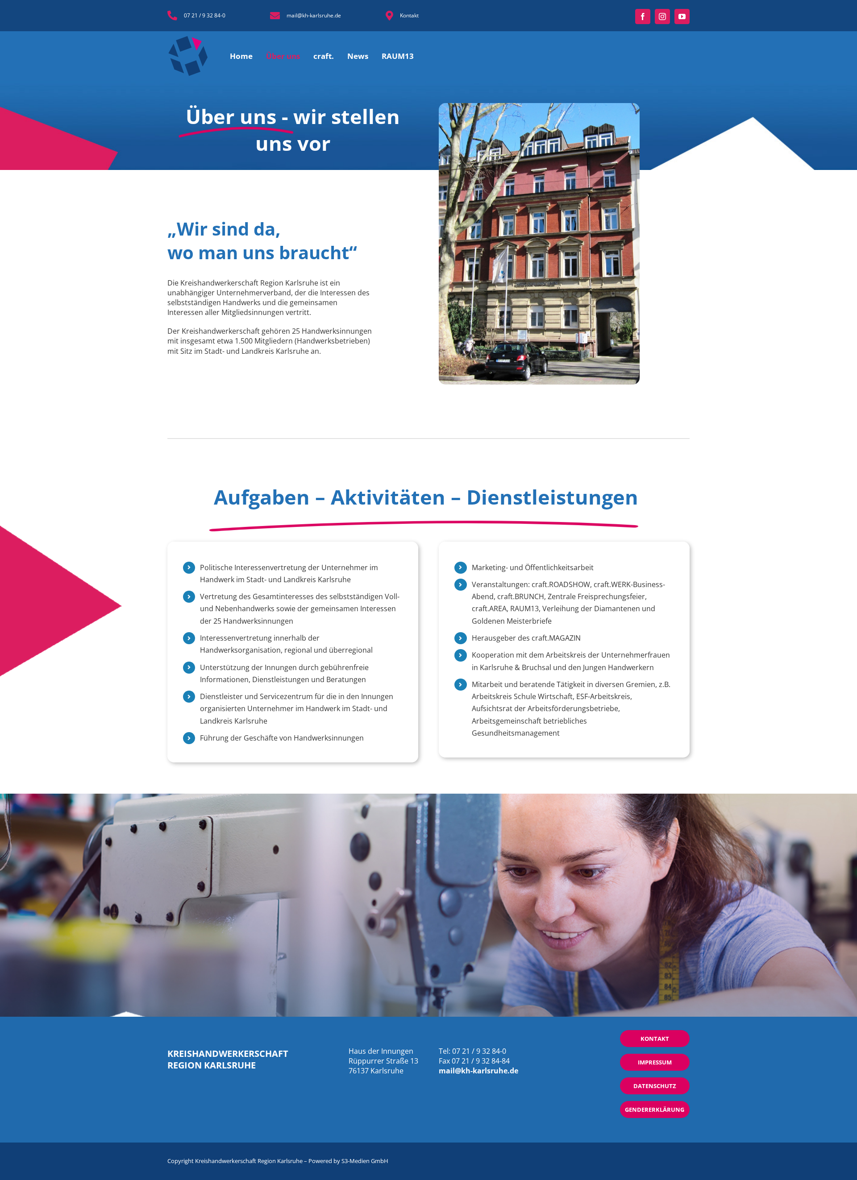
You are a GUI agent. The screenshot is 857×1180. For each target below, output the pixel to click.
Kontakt (409, 15)
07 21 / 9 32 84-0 (204, 15)
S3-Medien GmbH (364, 1161)
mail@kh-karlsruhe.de (314, 15)
